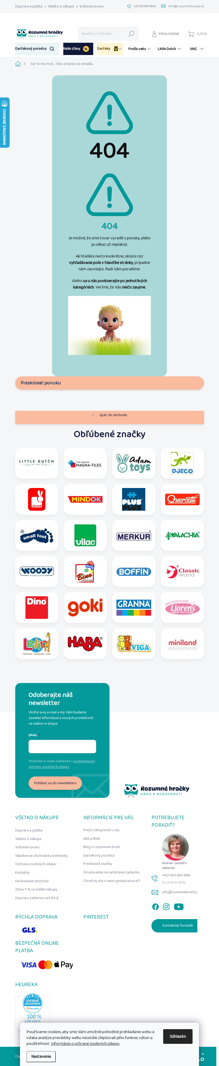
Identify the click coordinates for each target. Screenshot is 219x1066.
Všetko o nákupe (61, 6)
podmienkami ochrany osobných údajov (62, 764)
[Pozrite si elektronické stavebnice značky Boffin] (133, 571)
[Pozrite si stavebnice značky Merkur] (133, 535)
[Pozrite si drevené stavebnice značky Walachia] (182, 535)
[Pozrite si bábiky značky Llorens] (182, 607)
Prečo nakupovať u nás (101, 830)
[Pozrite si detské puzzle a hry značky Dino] (36, 607)
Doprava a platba (28, 6)
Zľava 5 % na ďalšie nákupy (36, 889)
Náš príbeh (91, 839)
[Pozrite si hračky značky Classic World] (182, 571)
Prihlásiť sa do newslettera (55, 783)
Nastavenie (41, 1056)
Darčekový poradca (99, 855)
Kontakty (22, 873)
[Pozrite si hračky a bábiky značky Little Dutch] (36, 463)
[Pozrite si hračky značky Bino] (85, 571)
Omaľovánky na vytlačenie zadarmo (111, 872)
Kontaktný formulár (178, 925)
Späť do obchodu (113, 415)
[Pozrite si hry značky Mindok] (85, 499)
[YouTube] (179, 906)
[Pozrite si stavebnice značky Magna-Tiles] (85, 463)
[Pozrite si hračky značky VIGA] (133, 643)
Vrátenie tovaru (91, 6)
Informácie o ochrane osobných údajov (85, 1043)
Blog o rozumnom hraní (101, 847)
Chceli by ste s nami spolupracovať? (111, 881)
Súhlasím (178, 1036)
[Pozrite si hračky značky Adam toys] (133, 463)
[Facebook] (155, 906)
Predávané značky (97, 864)
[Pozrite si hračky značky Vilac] (85, 535)
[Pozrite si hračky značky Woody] (36, 571)
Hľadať (131, 34)
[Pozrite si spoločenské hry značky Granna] (133, 607)
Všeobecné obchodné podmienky (41, 856)
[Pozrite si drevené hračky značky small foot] (36, 535)
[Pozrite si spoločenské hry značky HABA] (85, 643)
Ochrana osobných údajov (36, 864)
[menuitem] (37, 49)
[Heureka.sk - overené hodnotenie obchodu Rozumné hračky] (32, 1014)
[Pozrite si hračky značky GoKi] (85, 607)
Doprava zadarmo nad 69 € (37, 898)
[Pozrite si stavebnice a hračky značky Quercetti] (182, 499)
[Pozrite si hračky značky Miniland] (182, 643)
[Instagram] (166, 906)
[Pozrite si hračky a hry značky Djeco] (182, 463)
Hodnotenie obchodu (32, 881)
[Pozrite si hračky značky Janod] (36, 499)
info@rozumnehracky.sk (181, 892)
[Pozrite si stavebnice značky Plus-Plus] (133, 499)
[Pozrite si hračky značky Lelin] (36, 643)
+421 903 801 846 (176, 875)
